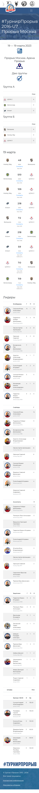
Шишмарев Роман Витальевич (17, 739)
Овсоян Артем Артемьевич (21, 448)
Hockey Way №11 (17, 665)
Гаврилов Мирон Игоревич (16, 395)
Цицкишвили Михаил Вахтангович (17, 661)
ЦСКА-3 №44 (16, 476)
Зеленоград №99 (17, 399)
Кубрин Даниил (18, 653)
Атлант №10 (16, 682)
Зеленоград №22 (17, 583)
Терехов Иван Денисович (21, 581)
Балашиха (10, 129)
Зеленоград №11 (17, 369)
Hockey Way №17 (17, 340)
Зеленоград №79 (17, 323)
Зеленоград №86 (17, 350)
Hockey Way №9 (17, 331)
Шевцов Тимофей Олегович (16, 635)
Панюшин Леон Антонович (22, 515)
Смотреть (19, 166)
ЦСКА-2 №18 (16, 378)
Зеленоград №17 (17, 552)
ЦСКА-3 (9, 140)
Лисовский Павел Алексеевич (17, 625)
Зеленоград (11, 105)
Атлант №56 (16, 525)
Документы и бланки (11, 785)
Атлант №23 (16, 576)
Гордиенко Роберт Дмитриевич (17, 319)
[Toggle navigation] (31, 10)
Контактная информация (13, 780)
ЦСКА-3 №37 (16, 743)
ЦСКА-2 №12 (16, 706)
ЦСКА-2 (9, 99)
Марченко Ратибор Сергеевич (16, 750)
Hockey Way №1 (17, 733)
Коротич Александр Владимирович (18, 357)
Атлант (9, 110)
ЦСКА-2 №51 (16, 361)
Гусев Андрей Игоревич (21, 481)
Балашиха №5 (17, 629)
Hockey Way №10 (17, 655)
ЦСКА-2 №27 (16, 312)
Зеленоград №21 (17, 389)
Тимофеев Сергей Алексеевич (17, 712)
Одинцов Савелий (19, 454)
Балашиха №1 (16, 716)
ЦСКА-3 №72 (16, 673)
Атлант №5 (16, 619)
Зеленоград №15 (17, 725)
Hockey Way (11, 135)
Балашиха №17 (17, 494)
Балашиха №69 (17, 639)
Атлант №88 (16, 753)
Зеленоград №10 (17, 517)
